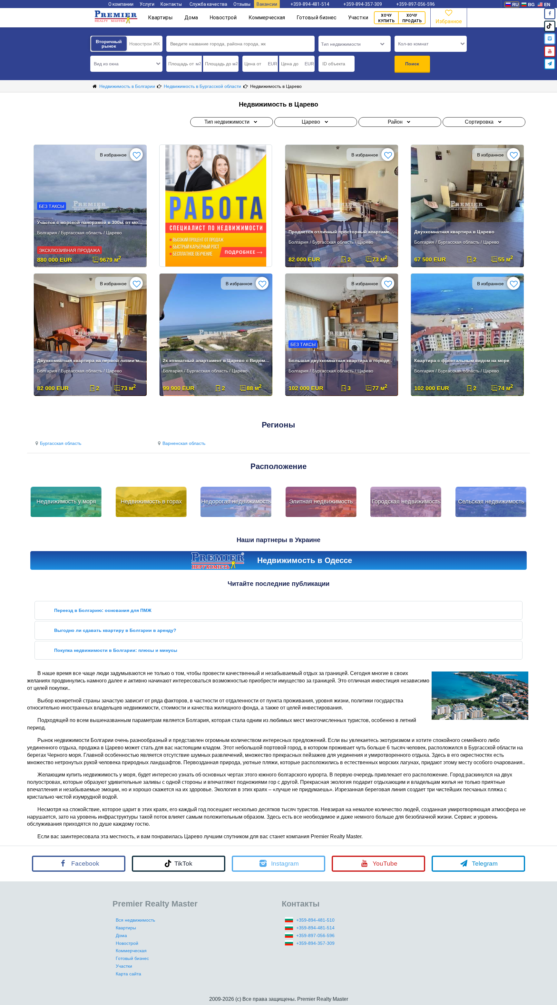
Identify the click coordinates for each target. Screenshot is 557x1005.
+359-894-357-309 (362, 4)
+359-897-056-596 (415, 4)
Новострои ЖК (144, 43)
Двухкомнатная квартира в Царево (454, 231)
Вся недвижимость (135, 920)
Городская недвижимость (406, 501)
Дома (191, 17)
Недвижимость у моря (66, 501)
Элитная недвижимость (321, 501)
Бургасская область (60, 443)
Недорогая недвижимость (236, 501)
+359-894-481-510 (315, 920)
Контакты (171, 4)
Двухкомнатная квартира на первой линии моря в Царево (90, 360)
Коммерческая (267, 17)
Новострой (223, 17)
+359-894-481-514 (309, 4)
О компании (120, 4)
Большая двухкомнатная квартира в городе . (340, 360)
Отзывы (241, 4)
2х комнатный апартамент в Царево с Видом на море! (216, 360)
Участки (358, 17)
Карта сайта (128, 973)
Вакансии (267, 4)
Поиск (412, 63)
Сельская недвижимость (491, 501)
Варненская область (183, 443)
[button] (126, 64)
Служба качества (208, 4)
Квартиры (160, 17)
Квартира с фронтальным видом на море (461, 360)
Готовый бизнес (317, 17)
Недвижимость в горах (151, 501)
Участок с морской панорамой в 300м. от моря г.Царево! (90, 222)
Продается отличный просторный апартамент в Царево (342, 231)
